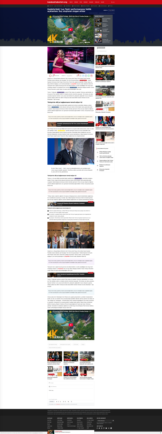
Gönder (51, 401)
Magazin (91, 2)
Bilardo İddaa (59, 426)
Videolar (97, 2)
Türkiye (82, 344)
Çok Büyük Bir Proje (53, 344)
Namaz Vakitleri (80, 426)
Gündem (76, 2)
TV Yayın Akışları (90, 420)
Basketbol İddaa (60, 422)
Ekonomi (86, 2)
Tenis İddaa (89, 424)
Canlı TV (68, 424)
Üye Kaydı (49, 422)
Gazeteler (79, 420)
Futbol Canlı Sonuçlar (71, 426)
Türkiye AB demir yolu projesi (54, 347)
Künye (48, 424)
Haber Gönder (80, 424)
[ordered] (63, 401)
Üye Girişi (49, 420)
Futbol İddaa (59, 420)
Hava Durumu (79, 422)
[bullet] (65, 401)
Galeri (102, 2)
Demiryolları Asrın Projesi (65, 344)
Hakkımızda (49, 426)
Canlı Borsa (69, 420)
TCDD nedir (75, 344)
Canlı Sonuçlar (70, 422)
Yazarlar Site (89, 422)
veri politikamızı (35, 432)
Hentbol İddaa (60, 424)
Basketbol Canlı (90, 426)
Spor (81, 2)
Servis (71, 2)
